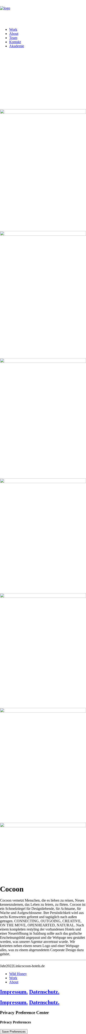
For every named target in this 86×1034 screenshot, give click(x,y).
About (13, 34)
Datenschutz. (44, 992)
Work (13, 29)
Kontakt (15, 42)
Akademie (16, 46)
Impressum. (14, 992)
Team (13, 38)
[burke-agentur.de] (43, 12)
